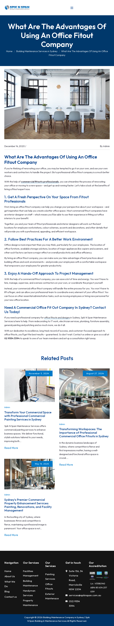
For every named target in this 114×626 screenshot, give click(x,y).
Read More (11, 447)
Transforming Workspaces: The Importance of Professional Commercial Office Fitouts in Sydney (84, 432)
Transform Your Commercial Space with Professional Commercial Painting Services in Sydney (28, 416)
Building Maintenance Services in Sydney (36, 51)
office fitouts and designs (57, 317)
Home (9, 51)
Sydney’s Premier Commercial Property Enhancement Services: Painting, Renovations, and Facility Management (28, 505)
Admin (106, 146)
